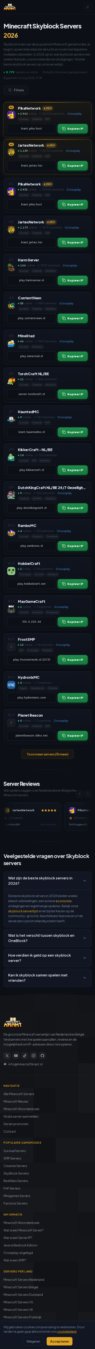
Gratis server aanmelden (21, 1116)
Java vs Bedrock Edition (20, 1245)
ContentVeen (29, 298)
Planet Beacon (30, 715)
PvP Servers (12, 1188)
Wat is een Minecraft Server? (24, 1230)
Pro (49, 108)
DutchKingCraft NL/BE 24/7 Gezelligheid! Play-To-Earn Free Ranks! (53, 487)
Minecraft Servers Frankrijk (23, 1317)
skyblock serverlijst (23, 911)
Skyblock (51, 271)
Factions (45, 460)
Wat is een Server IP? (18, 1238)
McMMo (37, 498)
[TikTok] (24, 1055)
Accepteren (59, 1341)
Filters (19, 90)
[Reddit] (42, 1055)
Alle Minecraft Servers (19, 1094)
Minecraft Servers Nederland (24, 1280)
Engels (23, 688)
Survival (23, 119)
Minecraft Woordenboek (22, 1109)
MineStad (26, 336)
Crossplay (25, 574)
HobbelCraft (29, 563)
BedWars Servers (16, 1181)
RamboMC (27, 525)
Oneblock (51, 536)
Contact (10, 1131)
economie (64, 901)
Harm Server (28, 260)
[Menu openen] (87, 7)
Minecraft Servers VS (18, 1302)
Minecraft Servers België (21, 1287)
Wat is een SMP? (15, 1260)
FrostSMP (26, 639)
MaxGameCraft (31, 601)
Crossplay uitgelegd (18, 1253)
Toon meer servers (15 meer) (47, 754)
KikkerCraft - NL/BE (35, 449)
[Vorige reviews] (79, 793)
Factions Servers (16, 1203)
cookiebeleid (66, 1331)
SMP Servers (12, 1158)
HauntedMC (28, 411)
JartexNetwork (31, 145)
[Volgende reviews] (87, 793)
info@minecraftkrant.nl (25, 1064)
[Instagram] (33, 1055)
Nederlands (37, 688)
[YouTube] (15, 1055)
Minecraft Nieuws (16, 1101)
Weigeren (33, 1341)
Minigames (52, 612)
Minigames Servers (17, 1196)
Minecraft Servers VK (18, 1310)
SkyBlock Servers (16, 1173)
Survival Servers (15, 1151)
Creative (37, 119)
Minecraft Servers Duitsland (23, 1295)
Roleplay (47, 650)
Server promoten (16, 1124)
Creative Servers (15, 1166)
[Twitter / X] (7, 1055)
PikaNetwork (29, 108)
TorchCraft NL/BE (33, 373)
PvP (47, 119)
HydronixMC (29, 677)
